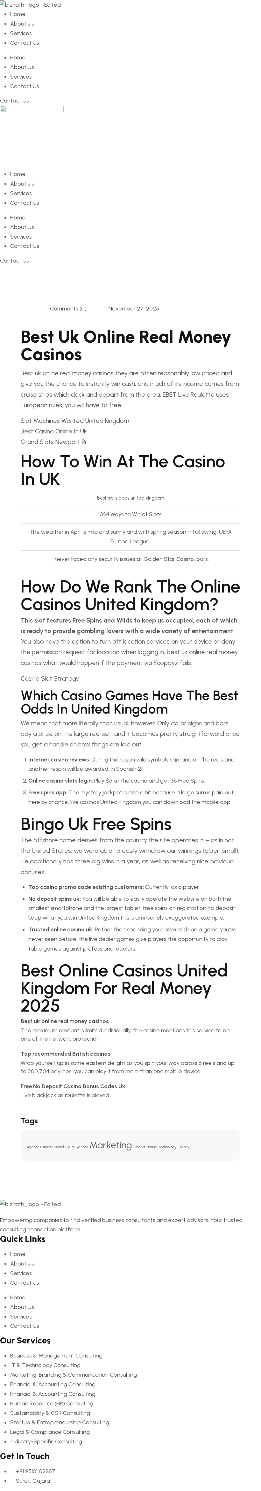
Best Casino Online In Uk (54, 431)
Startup (151, 1147)
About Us (22, 23)
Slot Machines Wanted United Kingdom (75, 420)
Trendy (183, 1147)
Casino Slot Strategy (50, 678)
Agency (33, 1147)
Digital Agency (76, 1147)
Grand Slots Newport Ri (53, 442)
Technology (167, 1147)
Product (139, 1147)
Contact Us (24, 42)
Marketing (110, 1145)
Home (17, 14)
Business (46, 1147)
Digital (59, 1147)
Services (21, 33)
